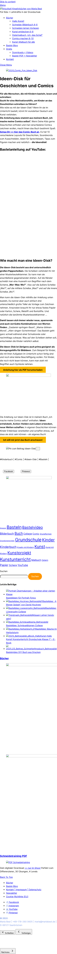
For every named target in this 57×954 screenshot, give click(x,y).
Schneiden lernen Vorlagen (25, 28)
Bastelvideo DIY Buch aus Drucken (23, 652)
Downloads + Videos (22, 52)
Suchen (3, 571)
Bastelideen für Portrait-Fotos (21, 597)
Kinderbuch (8, 547)
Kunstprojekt (19, 552)
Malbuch (36, 560)
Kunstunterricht (15, 559)
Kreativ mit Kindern (25, 547)
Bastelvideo (32, 527)
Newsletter (11, 893)
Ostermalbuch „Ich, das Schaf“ (27, 35)
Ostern (45, 560)
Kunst (40, 546)
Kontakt (10, 59)
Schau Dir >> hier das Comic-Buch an (19, 132)
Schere (13, 565)
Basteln (14, 527)
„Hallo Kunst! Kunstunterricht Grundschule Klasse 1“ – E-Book (30, 639)
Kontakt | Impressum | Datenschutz (23, 889)
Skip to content (8, 1)
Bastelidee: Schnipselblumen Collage (24, 625)
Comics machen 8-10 (23, 38)
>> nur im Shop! (33, 868)
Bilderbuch (7, 533)
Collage (27, 533)
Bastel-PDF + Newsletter (24, 55)
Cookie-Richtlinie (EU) (17, 896)
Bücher (9, 17)
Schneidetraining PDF (13, 856)
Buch (19, 533)
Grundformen (46, 534)
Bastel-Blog (12, 45)
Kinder (48, 539)
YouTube (22, 565)
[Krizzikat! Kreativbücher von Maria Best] (21, 8)
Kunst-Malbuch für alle (23, 42)
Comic (36, 533)
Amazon (3, 528)
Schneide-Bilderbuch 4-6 (25, 24)
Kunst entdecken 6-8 (22, 31)
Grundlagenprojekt (7, 541)
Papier (4, 565)
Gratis (9, 49)
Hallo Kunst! (18, 21)
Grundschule (28, 539)
